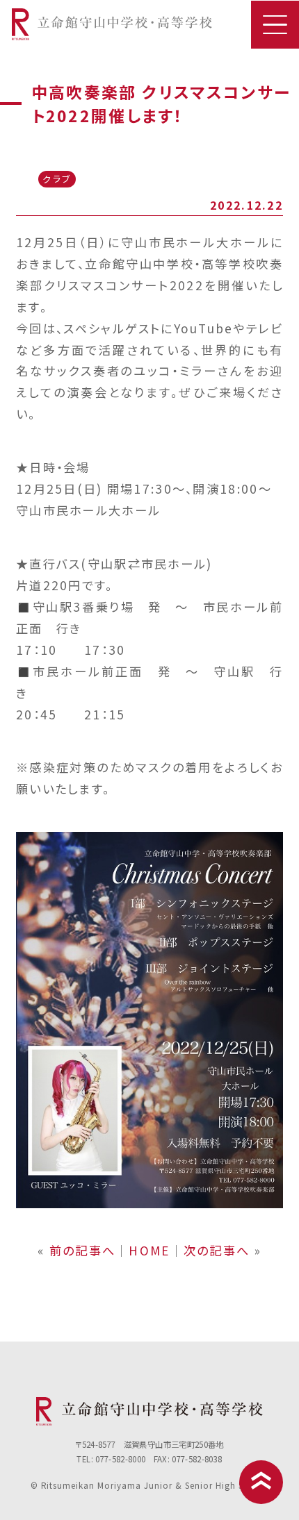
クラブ (56, 178)
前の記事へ (82, 1250)
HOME (149, 1250)
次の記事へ (217, 1250)
